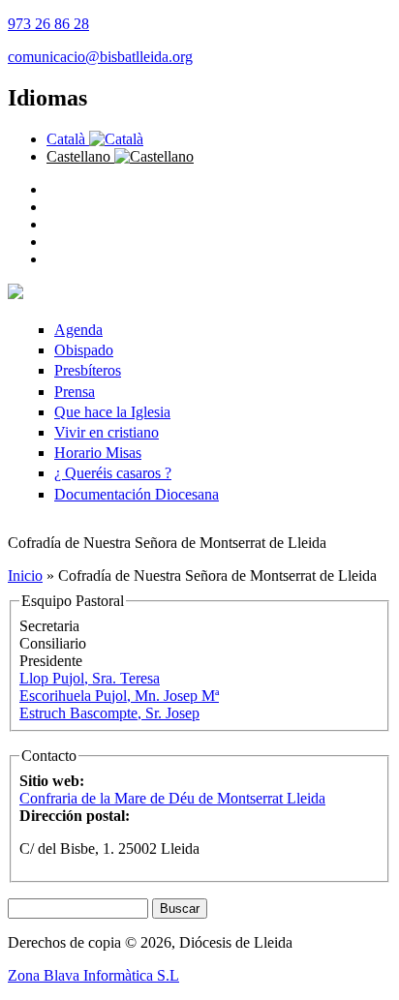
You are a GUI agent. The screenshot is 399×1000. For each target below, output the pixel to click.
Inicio (25, 575)
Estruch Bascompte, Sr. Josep (109, 713)
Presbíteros (87, 370)
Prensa (74, 391)
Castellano (80, 156)
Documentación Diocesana (136, 494)
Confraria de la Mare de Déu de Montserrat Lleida (172, 798)
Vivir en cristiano (106, 432)
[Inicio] (15, 294)
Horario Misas (97, 452)
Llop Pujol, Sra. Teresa (89, 678)
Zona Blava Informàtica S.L (93, 975)
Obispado (83, 350)
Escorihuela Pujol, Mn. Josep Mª (119, 695)
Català (67, 139)
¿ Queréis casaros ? (112, 473)
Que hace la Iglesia (112, 412)
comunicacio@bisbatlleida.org (100, 56)
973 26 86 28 (48, 23)
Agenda (78, 329)
